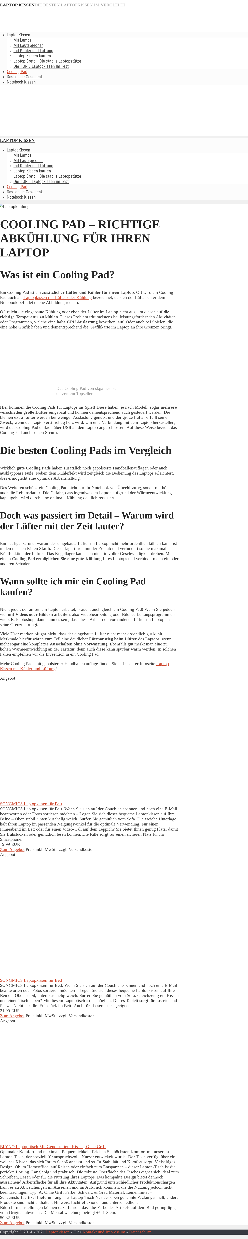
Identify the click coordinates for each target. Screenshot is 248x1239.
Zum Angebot (12, 849)
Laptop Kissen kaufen (32, 55)
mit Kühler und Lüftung (33, 50)
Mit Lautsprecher (28, 45)
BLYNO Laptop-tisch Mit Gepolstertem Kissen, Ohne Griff (53, 1146)
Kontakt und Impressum (103, 1232)
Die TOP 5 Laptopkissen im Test (41, 66)
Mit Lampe (22, 40)
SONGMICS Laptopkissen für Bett (31, 803)
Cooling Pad (17, 71)
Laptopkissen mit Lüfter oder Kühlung (57, 297)
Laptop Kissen (17, 5)
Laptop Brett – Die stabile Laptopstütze (47, 61)
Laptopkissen (58, 1232)
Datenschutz (140, 1232)
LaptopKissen (18, 34)
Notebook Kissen (21, 82)
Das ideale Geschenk (25, 76)
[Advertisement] (124, 112)
